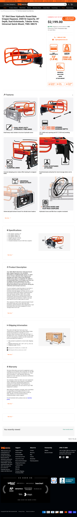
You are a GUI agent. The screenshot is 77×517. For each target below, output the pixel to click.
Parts (63, 8)
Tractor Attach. (46, 8)
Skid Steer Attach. (37, 8)
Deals (5, 8)
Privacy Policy (22, 511)
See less (7, 218)
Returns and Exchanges (21, 461)
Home (2, 11)
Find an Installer (19, 454)
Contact (32, 450)
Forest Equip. (55, 8)
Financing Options (34, 461)
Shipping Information (20, 463)
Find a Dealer (18, 452)
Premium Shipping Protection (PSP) (19, 472)
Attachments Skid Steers (9, 11)
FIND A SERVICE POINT (38, 1)
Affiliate (46, 450)
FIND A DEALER (49, 1)
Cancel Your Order (19, 459)
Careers (32, 457)
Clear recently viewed (68, 429)
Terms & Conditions (30, 511)
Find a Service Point (20, 457)
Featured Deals (69, 8)
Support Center (19, 450)
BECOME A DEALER (26, 1)
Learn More (52, 30)
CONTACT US (70, 1)
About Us (32, 452)
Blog (31, 454)
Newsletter (32, 459)
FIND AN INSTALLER (60, 1)
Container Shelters (13, 8)
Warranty (17, 467)
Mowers (29, 8)
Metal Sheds (22, 8)
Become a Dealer (49, 452)
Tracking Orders (19, 465)
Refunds (17, 469)
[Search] (65, 4)
